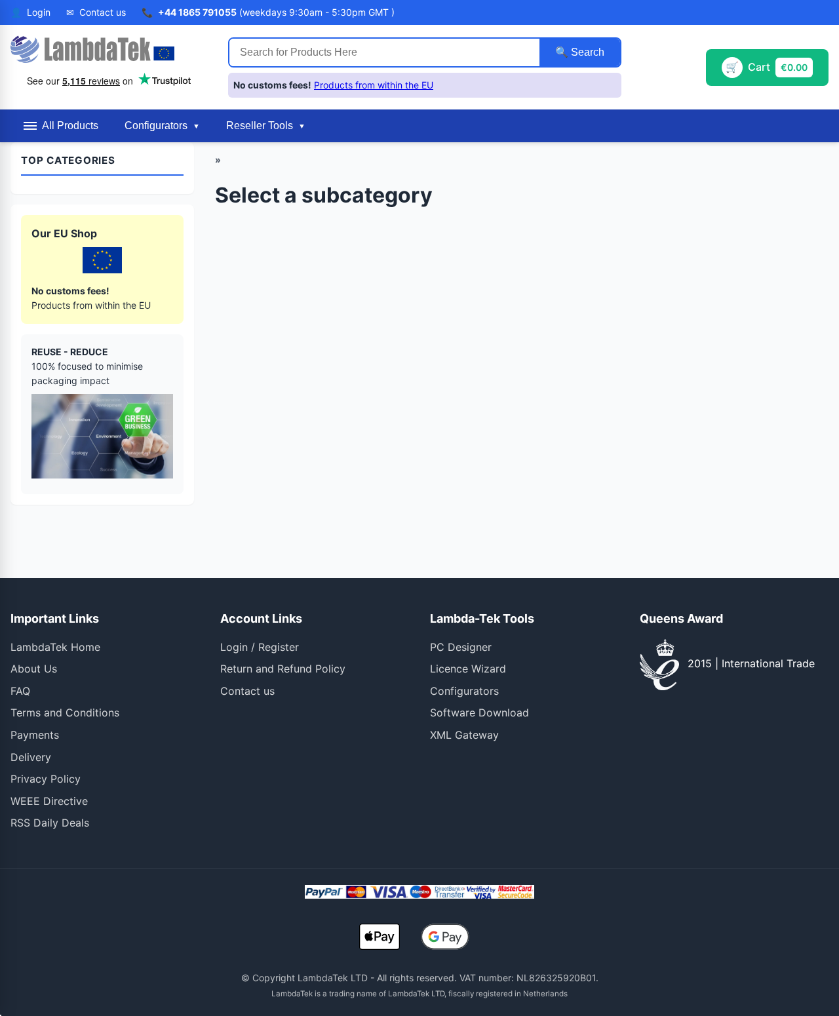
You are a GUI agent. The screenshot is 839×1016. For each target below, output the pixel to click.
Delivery (30, 757)
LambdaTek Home (55, 647)
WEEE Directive (49, 801)
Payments (34, 734)
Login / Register (259, 647)
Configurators (464, 690)
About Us (33, 668)
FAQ (20, 690)
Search (586, 52)
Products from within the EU (373, 84)
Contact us (247, 690)
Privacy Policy (45, 778)
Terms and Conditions (64, 712)
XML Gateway (464, 734)
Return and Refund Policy (282, 668)
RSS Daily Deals (49, 822)
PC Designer (461, 647)
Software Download (479, 712)
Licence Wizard (468, 668)
